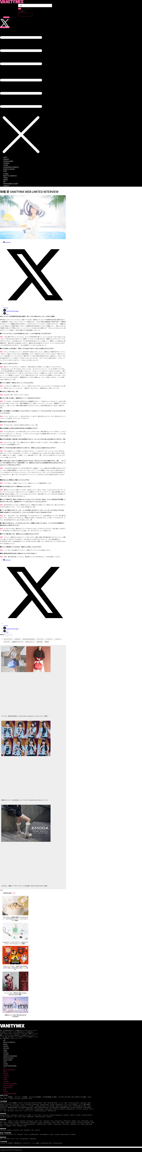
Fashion (5, 1046)
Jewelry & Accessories (10, 1056)
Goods (5, 1052)
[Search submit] (19, 8)
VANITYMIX (17, 639)
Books (5, 1044)
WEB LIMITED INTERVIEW (28, 639)
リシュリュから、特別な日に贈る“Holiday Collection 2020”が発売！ (15, 993)
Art (4, 1040)
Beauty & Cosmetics (9, 1042)
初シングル (6, 642)
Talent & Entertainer (9, 1066)
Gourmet (6, 1054)
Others (5, 1064)
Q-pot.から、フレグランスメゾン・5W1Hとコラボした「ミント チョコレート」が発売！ (15, 943)
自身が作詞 (39, 642)
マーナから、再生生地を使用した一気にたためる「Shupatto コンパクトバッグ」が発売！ (24, 716)
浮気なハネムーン (30, 642)
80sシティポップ (8, 639)
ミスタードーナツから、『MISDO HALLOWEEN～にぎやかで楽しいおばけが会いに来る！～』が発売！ (15, 967)
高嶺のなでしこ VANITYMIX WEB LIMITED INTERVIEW (15, 1015)
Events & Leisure (8, 1058)
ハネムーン (58, 639)
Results (22, 11)
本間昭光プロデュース (17, 642)
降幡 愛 (46, 642)
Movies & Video (7, 1060)
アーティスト (40, 639)
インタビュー (49, 639)
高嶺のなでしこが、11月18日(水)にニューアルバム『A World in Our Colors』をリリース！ (25, 800)
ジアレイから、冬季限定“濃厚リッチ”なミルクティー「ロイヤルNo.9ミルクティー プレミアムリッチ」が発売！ (15, 918)
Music (5, 1062)
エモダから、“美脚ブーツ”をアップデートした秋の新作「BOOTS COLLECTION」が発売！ (24, 886)
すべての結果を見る (25, 15)
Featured (6, 1048)
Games (5, 1050)
